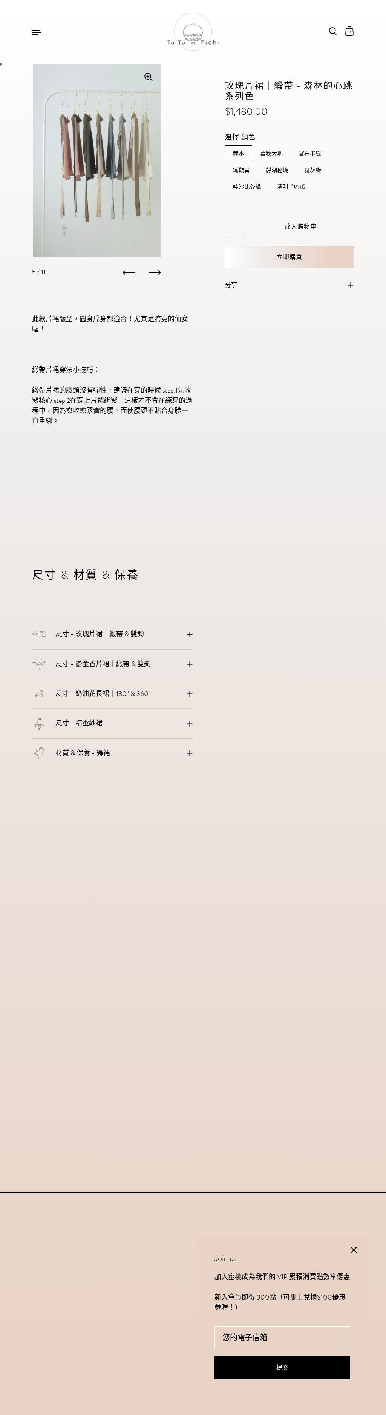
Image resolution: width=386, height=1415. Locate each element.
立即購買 (289, 257)
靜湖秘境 (277, 170)
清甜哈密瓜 (291, 187)
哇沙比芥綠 (247, 187)
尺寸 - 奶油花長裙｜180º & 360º (103, 694)
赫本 (238, 153)
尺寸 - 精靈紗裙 (79, 723)
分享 (231, 284)
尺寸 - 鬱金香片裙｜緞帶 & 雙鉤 (103, 664)
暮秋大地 (271, 153)
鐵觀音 (241, 170)
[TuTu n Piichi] (192, 32)
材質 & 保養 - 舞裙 (82, 753)
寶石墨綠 (310, 153)
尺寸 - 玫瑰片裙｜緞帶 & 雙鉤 (99, 634)
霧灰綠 (312, 170)
